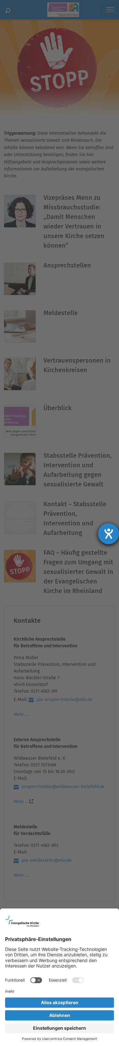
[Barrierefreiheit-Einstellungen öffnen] (108, 533)
